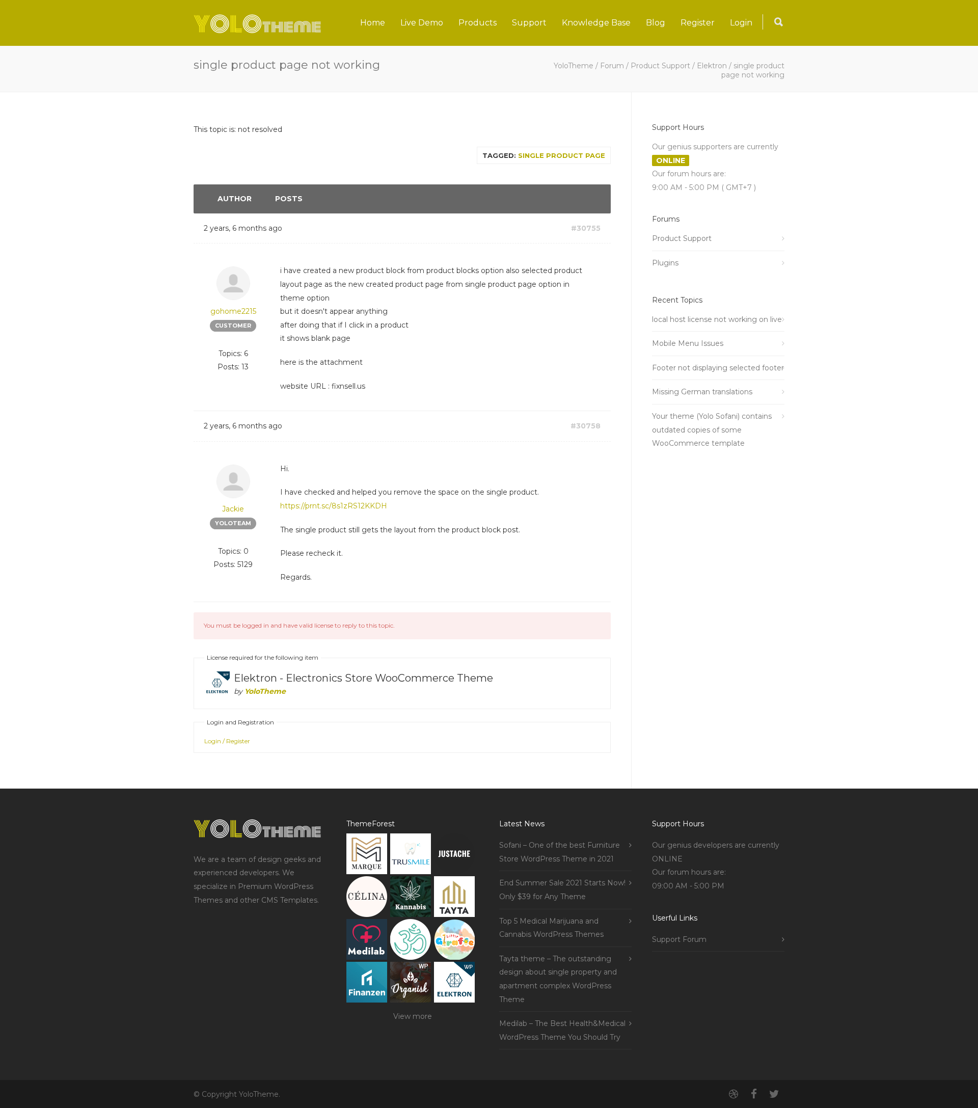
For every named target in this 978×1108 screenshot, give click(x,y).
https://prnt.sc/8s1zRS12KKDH (333, 505)
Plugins (665, 262)
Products (477, 23)
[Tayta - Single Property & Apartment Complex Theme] (454, 899)
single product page (561, 155)
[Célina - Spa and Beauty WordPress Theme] (366, 899)
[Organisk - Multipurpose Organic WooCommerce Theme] (410, 984)
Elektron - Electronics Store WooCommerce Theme (363, 678)
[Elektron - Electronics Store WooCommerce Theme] (454, 984)
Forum (612, 65)
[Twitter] (774, 1094)
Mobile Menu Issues (687, 343)
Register (698, 23)
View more (412, 1016)
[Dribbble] (733, 1094)
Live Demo (421, 23)
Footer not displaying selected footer (718, 367)
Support (529, 23)
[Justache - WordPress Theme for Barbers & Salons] (454, 856)
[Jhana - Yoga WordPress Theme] (410, 941)
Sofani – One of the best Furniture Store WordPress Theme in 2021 (559, 852)
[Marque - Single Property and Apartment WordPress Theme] (366, 856)
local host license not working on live (717, 319)
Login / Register (227, 741)
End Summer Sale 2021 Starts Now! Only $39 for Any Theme (562, 889)
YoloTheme (573, 65)
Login (741, 23)
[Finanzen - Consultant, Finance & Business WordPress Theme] (366, 984)
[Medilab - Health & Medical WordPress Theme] (366, 941)
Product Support (660, 65)
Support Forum (679, 939)
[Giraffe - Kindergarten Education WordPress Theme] (454, 941)
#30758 (585, 425)
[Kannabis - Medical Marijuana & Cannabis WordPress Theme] (410, 899)
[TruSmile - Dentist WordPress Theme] (410, 856)
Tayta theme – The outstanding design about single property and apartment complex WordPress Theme (558, 979)
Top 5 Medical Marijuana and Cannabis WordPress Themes (551, 927)
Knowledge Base (596, 23)
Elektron (712, 65)
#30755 (586, 228)
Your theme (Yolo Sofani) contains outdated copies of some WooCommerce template (712, 430)
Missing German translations (702, 391)
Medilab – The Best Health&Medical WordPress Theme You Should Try (562, 1030)
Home (372, 23)
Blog (655, 23)
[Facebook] (754, 1094)
